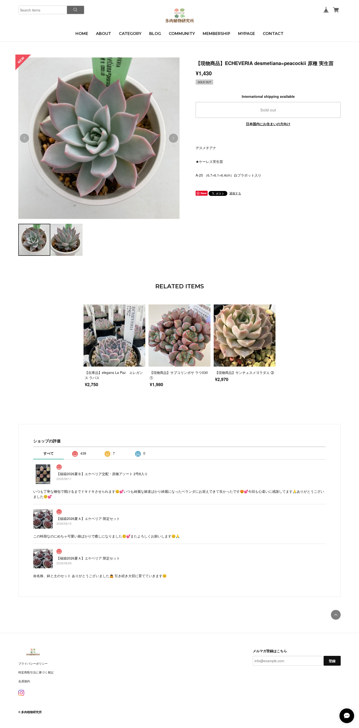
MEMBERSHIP (216, 33)
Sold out (268, 110)
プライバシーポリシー (33, 663)
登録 (332, 660)
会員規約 (24, 681)
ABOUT (103, 33)
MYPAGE (246, 33)
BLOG (155, 33)
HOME (81, 33)
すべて (48, 453)
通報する (235, 193)
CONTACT (273, 33)
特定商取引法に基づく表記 (35, 672)
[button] (173, 138)
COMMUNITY (182, 33)
